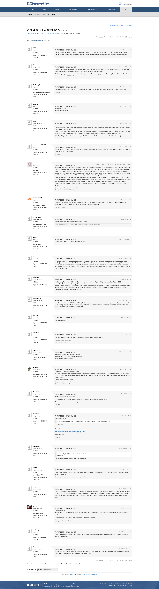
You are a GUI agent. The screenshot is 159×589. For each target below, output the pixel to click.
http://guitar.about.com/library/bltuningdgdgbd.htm (70, 431)
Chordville (36, 392)
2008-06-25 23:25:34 (125, 549)
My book (92, 10)
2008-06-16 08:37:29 (125, 334)
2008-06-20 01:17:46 (125, 415)
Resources (111, 10)
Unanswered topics (126, 25)
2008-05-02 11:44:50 (125, 49)
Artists (56, 10)
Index (30, 14)
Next (130, 37)
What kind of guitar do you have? (43, 29)
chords (130, 585)
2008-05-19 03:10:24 (100, 165)
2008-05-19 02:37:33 (125, 147)
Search (37, 14)
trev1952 (36, 315)
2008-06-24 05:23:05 (125, 532)
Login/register (127, 4)
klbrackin (36, 163)
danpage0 (36, 547)
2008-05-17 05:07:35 (125, 123)
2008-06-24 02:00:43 (125, 489)
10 (126, 37)
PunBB (71, 574)
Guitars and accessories (52, 33)
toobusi (35, 104)
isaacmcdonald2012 (39, 145)
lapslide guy (37, 530)
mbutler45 (36, 277)
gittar (34, 121)
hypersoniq (36, 350)
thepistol (35, 65)
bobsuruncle (37, 298)
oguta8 (35, 487)
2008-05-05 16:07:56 (125, 67)
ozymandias (37, 217)
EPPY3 (35, 256)
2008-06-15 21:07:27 (125, 317)
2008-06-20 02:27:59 (125, 448)
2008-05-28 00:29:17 (125, 239)
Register (46, 14)
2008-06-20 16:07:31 (125, 469)
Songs (44, 10)
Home (32, 10)
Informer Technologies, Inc (89, 574)
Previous (99, 37)
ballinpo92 (36, 446)
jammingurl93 (37, 198)
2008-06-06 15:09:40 (125, 300)
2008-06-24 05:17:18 (125, 508)
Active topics (114, 25)
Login (53, 14)
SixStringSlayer (38, 85)
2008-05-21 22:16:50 (125, 199)
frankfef (35, 237)
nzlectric (36, 333)
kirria (34, 48)
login (34, 40)
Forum (126, 10)
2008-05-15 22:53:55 (125, 86)
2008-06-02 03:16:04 (125, 279)
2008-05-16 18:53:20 (125, 106)
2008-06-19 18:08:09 (125, 369)
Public (73, 10)
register (39, 40)
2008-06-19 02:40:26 (125, 352)
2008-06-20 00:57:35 (125, 394)
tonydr (35, 506)
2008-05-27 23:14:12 (125, 219)
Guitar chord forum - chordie (35, 33)
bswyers (35, 467)
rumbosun (36, 367)
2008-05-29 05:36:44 (125, 258)
